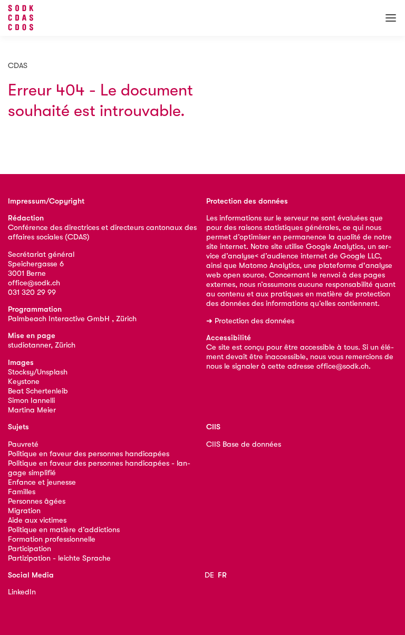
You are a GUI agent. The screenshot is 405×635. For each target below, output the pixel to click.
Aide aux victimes (37, 520)
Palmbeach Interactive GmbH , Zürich (72, 318)
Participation (29, 548)
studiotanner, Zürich (41, 345)
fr (222, 575)
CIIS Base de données (243, 444)
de (209, 575)
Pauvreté (23, 444)
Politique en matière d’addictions (64, 529)
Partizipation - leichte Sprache (59, 558)
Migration (24, 510)
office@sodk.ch (34, 282)
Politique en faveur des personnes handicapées (88, 453)
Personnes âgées (36, 501)
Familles (21, 491)
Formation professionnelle (51, 539)
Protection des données (254, 320)
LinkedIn (22, 592)
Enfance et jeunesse (42, 482)
